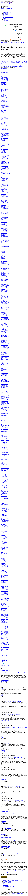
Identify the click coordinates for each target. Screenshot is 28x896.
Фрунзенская (5, 381)
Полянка (4, 286)
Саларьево (4, 314)
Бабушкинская (5, 88)
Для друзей (5, 14)
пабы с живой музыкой (14, 65)
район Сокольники (4, 600)
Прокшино (4, 292)
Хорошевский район (4, 656)
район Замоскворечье (4, 496)
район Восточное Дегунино (4, 484)
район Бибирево (4, 473)
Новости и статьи (7, 882)
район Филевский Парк (5, 613)
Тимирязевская (5, 347)
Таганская (4, 340)
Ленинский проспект (3, 194)
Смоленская (4, 324)
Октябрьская (4, 258)
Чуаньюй (3, 751)
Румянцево (4, 309)
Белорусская (4, 95)
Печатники (4, 276)
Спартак (3, 329)
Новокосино (5, 240)
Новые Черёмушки (4, 253)
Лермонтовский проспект (4, 197)
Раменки (5, 303)
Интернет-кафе (19, 32)
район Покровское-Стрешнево (4, 571)
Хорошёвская (4, 384)
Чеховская (4, 391)
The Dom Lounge (4, 721)
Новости (6, 8)
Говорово (3, 139)
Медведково (4, 213)
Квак (2, 766)
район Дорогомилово (4, 493)
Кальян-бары (19, 33)
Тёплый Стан (4, 345)
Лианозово (4, 201)
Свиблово (4, 315)
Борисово (5, 102)
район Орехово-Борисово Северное (4, 558)
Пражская (4, 289)
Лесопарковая (4, 198)
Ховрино (3, 382)
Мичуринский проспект (4, 221)
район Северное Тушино (4, 594)
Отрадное (4, 263)
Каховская (5, 158)
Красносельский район (4, 443)
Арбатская (4, 83)
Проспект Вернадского (4, 296)
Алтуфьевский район (4, 419)
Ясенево (3, 409)
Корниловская (5, 170)
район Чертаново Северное (4, 628)
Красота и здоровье (7, 15)
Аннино (3, 82)
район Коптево (5, 509)
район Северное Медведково (4, 591)
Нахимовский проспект (4, 233)
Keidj (2, 695)
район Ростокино (4, 582)
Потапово (4, 287)
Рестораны (20, 672)
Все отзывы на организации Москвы (11, 883)
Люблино (3, 207)
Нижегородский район (4, 460)
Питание (5, 18)
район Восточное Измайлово (5, 487)
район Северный (5, 595)
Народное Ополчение (4, 231)
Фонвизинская (5, 380)
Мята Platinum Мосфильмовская (8, 666)
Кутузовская (4, 192)
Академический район (4, 414)
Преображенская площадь (4, 291)
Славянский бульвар (4, 322)
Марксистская (5, 208)
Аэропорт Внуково (4, 86)
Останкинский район (4, 465)
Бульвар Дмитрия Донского (5, 114)
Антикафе (18, 28)
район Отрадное (4, 563)
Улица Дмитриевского (5, 366)
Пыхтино (5, 301)
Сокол (3, 325)
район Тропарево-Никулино (4, 610)
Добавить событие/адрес (9, 2)
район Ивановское (4, 504)
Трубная (3, 351)
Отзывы (10, 8)
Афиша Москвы (7, 881)
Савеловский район (5, 647)
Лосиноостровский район (5, 448)
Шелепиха (4, 396)
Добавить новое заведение (7, 5)
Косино (3, 172)
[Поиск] (13, 1)
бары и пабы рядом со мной (7, 61)
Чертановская (4, 390)
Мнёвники (4, 223)
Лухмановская (5, 206)
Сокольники (4, 326)
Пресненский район (4, 467)
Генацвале (3, 807)
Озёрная (3, 255)
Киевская (4, 161)
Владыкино (4, 125)
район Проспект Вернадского (4, 577)
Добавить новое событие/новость (8, 3)
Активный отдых (7, 12)
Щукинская (4, 402)
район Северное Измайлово (4, 588)
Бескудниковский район (5, 426)
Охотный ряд (5, 264)
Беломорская (4, 94)
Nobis (2, 794)
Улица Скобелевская (5, 369)
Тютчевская (4, 358)
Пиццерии (14, 714)
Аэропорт (4, 84)
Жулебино (4, 151)
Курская (3, 191)
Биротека (3, 822)
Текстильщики (5, 343)
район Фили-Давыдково (5, 615)
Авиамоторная (5, 68)
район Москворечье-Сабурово (4, 540)
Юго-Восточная (4, 405)
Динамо (5, 142)
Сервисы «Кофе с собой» (21, 36)
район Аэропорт (4, 470)
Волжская (4, 132)
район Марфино (3, 528)
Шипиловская (5, 397)
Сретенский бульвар (3, 332)
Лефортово (4, 200)
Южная (3, 408)
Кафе (13, 786)
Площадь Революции (4, 283)
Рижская (6, 307)
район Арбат (5, 468)
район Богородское (4, 478)
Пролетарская (5, 293)
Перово (4, 272)
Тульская (4, 352)
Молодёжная (4, 224)
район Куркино (3, 520)
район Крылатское (4, 515)
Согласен (3, 894)
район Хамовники (4, 617)
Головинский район (4, 434)
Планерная (4, 280)
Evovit (2, 737)
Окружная (4, 256)
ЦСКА (5, 387)
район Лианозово (4, 524)
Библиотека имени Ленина (5, 99)
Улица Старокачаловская (5, 372)
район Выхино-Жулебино (4, 489)
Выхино (5, 138)
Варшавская (4, 121)
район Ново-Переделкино (4, 550)
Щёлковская (4, 401)
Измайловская (5, 155)
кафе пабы (16, 62)
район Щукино (5, 634)
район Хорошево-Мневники (4, 621)
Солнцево (4, 328)
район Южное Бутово (4, 636)
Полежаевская (5, 285)
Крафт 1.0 (3, 780)
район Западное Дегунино (4, 499)
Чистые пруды (5, 392)
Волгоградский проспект (5, 130)
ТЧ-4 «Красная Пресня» (5, 356)
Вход (2, 2)
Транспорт (5, 20)
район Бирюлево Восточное (4, 476)
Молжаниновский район (5, 455)
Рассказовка (4, 304)
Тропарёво (4, 349)
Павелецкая (4, 265)
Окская (3, 257)
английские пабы (18, 61)
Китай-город (5, 162)
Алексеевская (4, 77)
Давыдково (4, 140)
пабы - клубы (4, 65)
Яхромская (4, 410)
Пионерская (4, 279)
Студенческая (5, 336)
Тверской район (4, 651)
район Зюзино (5, 500)
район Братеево (5, 480)
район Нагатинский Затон (4, 546)
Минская (5, 218)
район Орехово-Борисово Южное (5, 562)
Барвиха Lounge (4, 681)
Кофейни (18, 34)
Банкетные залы (19, 29)
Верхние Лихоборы (4, 124)
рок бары (20, 66)
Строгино (4, 335)
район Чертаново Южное (4, 633)
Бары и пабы (19, 30)
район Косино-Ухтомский (4, 511)
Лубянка (4, 205)
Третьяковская (5, 348)
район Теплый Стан (4, 608)
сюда (17, 863)
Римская (3, 308)
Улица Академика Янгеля (3, 362)
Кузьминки (4, 189)
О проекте (5, 885)
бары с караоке (9, 62)
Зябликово (4, 153)
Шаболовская (5, 395)
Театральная (4, 342)
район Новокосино (4, 555)
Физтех (5, 376)
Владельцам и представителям (10, 886)
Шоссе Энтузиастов (4, 399)
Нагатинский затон (4, 229)
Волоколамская (5, 133)
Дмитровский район (4, 439)
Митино (3, 219)
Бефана (2, 708)
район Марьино (4, 532)
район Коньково (4, 507)
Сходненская (5, 339)
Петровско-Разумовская (4, 275)
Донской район (5, 440)
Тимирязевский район (4, 654)
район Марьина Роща (4, 531)
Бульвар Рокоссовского (5, 117)
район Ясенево (5, 644)
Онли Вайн (3, 834)
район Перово (5, 567)
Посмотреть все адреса (6, 670)
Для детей (5, 13)
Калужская (4, 156)
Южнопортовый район (4, 658)
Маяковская (4, 212)
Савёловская (4, 313)
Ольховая (5, 261)
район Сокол (4, 597)
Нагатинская (4, 227)
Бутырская (5, 119)
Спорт (4, 19)
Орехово (3, 262)
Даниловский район (4, 437)
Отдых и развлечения (8, 17)
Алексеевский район (4, 416)
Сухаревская (4, 337)
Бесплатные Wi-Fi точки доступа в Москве (13, 880)
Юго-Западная (5, 407)
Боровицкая (4, 104)
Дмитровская (5, 144)
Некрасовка (4, 235)
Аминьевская (4, 80)
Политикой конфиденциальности (16, 893)
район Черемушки (4, 626)
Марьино (6, 211)
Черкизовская (4, 388)
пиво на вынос (12, 66)
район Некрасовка (4, 548)
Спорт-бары (18, 37)
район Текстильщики (5, 606)
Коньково (5, 169)
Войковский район (4, 429)
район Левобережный (5, 521)
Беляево (3, 96)
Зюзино (3, 152)
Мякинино (4, 225)
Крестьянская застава (4, 182)
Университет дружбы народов (4, 375)
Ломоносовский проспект (4, 203)
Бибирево (4, 97)
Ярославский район (4, 661)
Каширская (4, 160)
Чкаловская (4, 393)
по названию (10, 663)
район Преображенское (4, 575)
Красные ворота (4, 180)
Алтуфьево (5, 79)
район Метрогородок (5, 535)
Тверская (4, 341)
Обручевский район (4, 462)
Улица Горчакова (4, 364)
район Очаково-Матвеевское (4, 566)
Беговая (5, 93)
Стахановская (4, 334)
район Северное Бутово (4, 586)
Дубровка (5, 150)
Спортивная (4, 330)
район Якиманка (5, 643)
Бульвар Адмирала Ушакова (3, 111)
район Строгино (4, 604)
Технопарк (4, 346)
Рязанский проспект (3, 311)
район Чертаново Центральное (4, 630)
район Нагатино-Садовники (4, 543)
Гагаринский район (4, 432)
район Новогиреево (4, 552)
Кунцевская (4, 190)
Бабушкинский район (4, 421)
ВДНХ (3, 122)
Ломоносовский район (4, 445)
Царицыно (4, 385)
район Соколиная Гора (5, 599)
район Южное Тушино (4, 641)
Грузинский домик (5, 847)
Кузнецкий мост (4, 187)
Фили (4, 379)
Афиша (2, 8)
